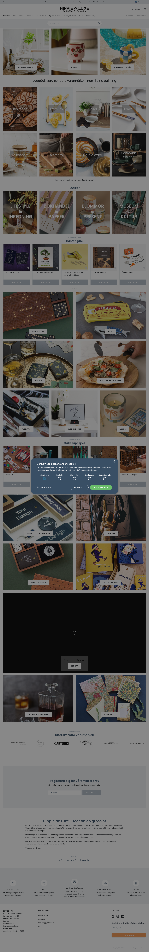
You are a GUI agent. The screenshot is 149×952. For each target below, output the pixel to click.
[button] (44, 487)
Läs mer (94, 470)
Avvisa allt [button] (79, 487)
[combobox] (114, 461)
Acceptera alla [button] (101, 487)
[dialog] (74, 476)
